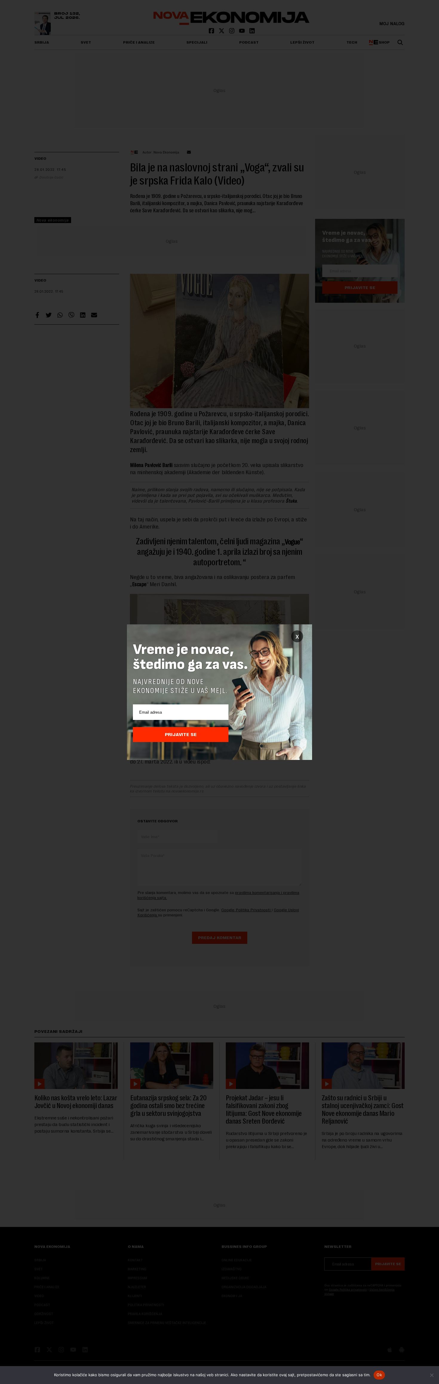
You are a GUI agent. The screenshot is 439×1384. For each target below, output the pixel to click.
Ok (379, 1374)
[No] (432, 1375)
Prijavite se (181, 734)
